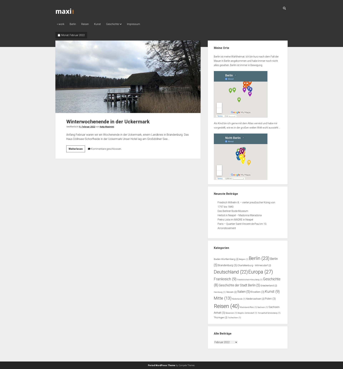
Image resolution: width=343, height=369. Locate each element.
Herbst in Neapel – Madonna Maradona (240, 215)
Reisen (85, 24)
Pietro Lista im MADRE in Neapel (235, 219)
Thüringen (220, 317)
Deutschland (231, 272)
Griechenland (268, 285)
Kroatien (257, 291)
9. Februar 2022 (87, 126)
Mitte (223, 298)
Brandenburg (227, 265)
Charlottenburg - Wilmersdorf (254, 265)
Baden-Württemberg (226, 259)
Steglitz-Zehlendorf (247, 313)
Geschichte (112, 24)
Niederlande (238, 299)
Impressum (133, 24)
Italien (243, 291)
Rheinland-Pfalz (248, 307)
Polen (270, 298)
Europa (260, 272)
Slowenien (231, 313)
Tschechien (234, 318)
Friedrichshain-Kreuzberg (249, 279)
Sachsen (263, 307)
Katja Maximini (107, 126)
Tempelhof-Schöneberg (269, 313)
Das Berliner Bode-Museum (233, 211)
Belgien (243, 259)
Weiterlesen (77, 149)
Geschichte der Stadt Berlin (239, 285)
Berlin (73, 24)
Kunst (97, 24)
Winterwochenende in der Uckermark (128, 77)
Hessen (231, 292)
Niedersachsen (255, 298)
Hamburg (219, 292)
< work (60, 24)
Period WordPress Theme (161, 365)
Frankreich (225, 279)
